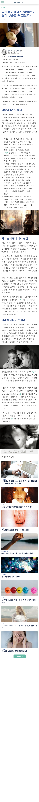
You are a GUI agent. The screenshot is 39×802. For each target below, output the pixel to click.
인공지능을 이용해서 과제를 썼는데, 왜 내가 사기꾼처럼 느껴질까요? (19, 482)
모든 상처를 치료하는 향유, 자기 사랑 (16, 507)
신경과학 (3, 479)
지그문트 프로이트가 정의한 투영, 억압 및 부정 (19, 626)
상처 (12, 419)
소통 (20, 394)
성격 (33, 129)
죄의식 (6, 153)
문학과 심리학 (4, 551)
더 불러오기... (19, 656)
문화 (2, 623)
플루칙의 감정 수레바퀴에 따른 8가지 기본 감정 (18, 601)
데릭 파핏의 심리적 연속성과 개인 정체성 (18, 553)
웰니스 (3, 504)
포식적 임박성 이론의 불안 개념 (14, 651)
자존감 (34, 372)
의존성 (27, 300)
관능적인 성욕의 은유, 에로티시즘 (15, 530)
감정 (2, 598)
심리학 (3, 7)
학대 (21, 300)
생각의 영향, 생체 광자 (10, 576)
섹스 (2, 528)
